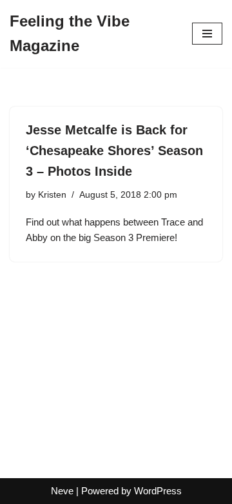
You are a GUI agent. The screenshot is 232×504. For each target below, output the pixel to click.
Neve (62, 490)
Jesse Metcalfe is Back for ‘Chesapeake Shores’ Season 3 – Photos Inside (114, 150)
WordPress (158, 490)
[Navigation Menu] (207, 34)
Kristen (52, 195)
